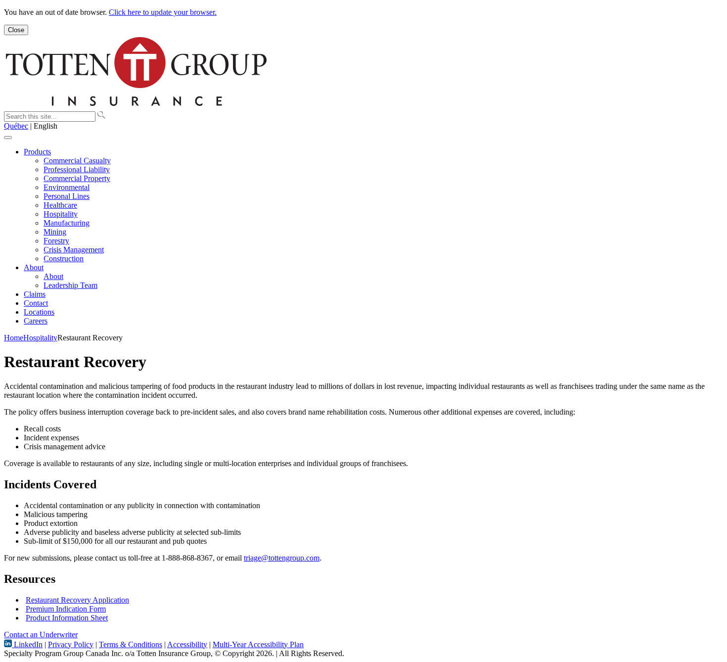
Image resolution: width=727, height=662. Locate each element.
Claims (34, 294)
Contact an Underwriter (41, 634)
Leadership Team (70, 285)
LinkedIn (27, 644)
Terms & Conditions (130, 644)
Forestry (56, 240)
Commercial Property (77, 178)
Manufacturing (67, 223)
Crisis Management (74, 249)
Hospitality (61, 214)
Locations (39, 312)
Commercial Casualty (77, 160)
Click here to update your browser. (163, 12)
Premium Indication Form (66, 609)
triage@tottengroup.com (281, 558)
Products (37, 151)
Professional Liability (77, 169)
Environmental (67, 187)
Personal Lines (67, 196)
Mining (55, 232)
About (34, 267)
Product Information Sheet (67, 618)
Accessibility (187, 644)
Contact (36, 303)
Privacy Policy (70, 644)
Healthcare (60, 205)
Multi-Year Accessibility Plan (258, 644)
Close (16, 30)
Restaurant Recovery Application (77, 600)
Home (13, 337)
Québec (16, 126)
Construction (64, 258)
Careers (35, 321)
